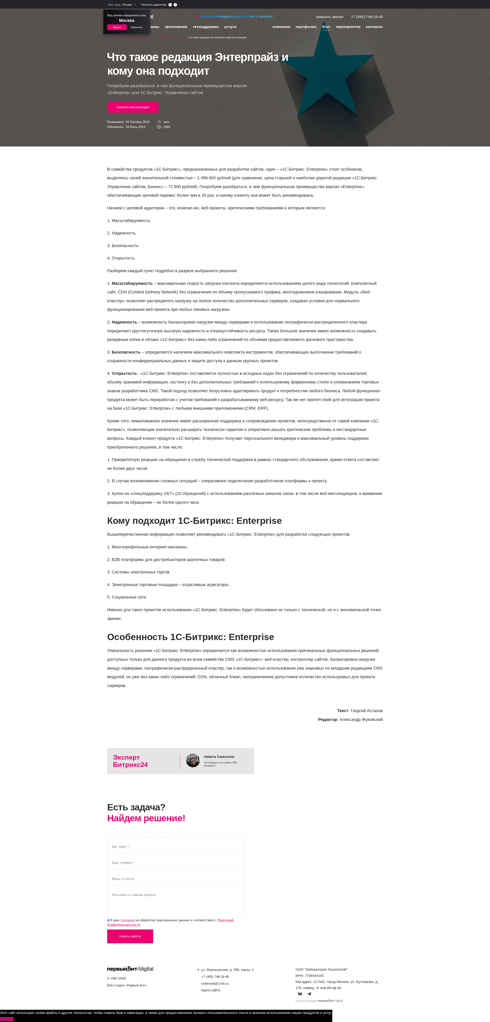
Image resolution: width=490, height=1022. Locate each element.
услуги (230, 27)
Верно (117, 27)
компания (281, 27)
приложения (176, 27)
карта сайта (210, 990)
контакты (374, 27)
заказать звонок (329, 17)
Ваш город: (120, 4)
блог (326, 27)
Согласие (127, 920)
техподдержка (206, 27)
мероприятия (348, 27)
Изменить (137, 27)
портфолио (306, 27)
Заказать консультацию (133, 107)
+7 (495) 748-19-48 (367, 17)
